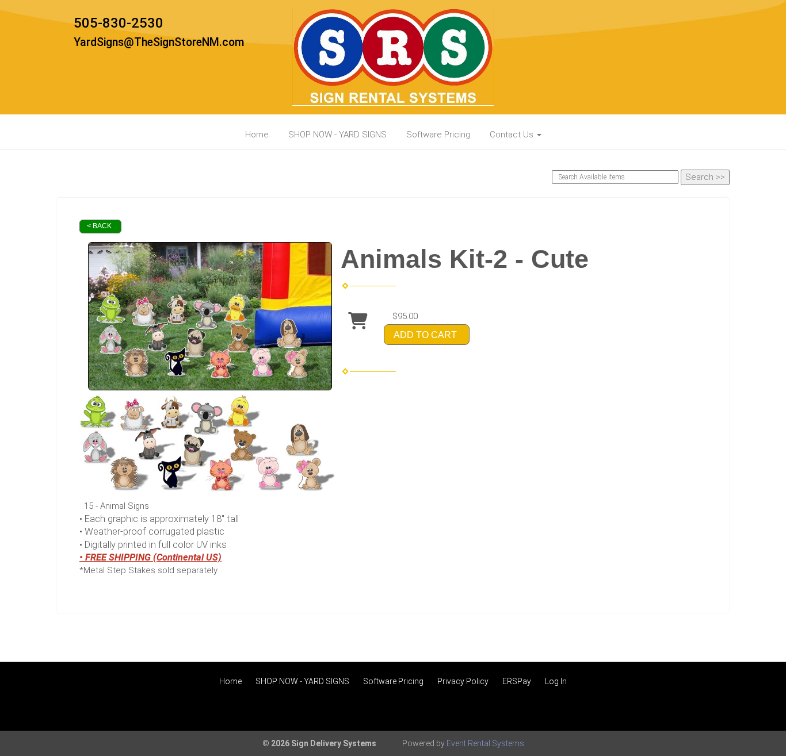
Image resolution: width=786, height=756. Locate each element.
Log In (556, 681)
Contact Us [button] (513, 134)
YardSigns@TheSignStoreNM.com (159, 42)
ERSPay (516, 681)
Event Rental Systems (485, 743)
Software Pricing (438, 134)
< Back (99, 226)
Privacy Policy (463, 681)
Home (257, 134)
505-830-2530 (118, 23)
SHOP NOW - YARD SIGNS (337, 134)
